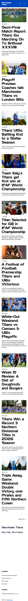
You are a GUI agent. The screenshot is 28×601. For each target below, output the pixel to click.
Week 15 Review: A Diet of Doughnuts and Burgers (12, 380)
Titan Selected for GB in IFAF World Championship (14, 226)
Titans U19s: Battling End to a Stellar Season (12, 136)
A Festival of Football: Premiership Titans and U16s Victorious (13, 274)
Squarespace (10, 600)
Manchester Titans (6, 4)
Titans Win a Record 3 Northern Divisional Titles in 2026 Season (13, 431)
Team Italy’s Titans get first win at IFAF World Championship (13, 181)
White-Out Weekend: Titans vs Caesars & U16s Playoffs (11, 326)
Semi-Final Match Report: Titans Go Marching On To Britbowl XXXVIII (14, 37)
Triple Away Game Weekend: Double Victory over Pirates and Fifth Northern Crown (14, 489)
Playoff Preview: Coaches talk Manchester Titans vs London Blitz (13, 90)
